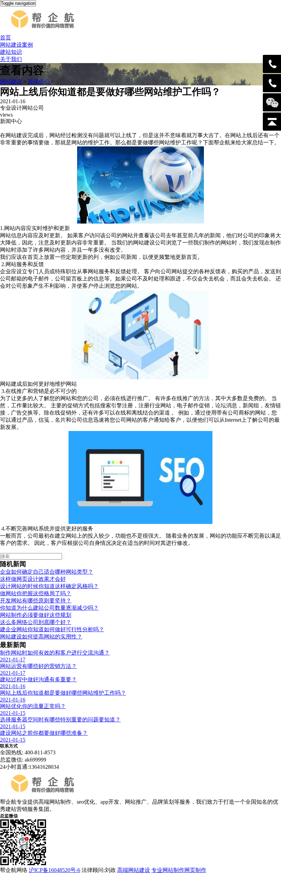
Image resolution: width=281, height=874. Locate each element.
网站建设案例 (16, 45)
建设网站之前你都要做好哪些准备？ (44, 733)
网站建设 (11, 81)
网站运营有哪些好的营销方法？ (38, 666)
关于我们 (11, 59)
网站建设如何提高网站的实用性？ (41, 636)
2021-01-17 (12, 659)
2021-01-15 (12, 713)
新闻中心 (39, 81)
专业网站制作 (167, 870)
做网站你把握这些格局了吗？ (35, 593)
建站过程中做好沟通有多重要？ (38, 679)
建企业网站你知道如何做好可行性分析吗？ (52, 629)
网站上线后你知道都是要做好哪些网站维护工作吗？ (63, 693)
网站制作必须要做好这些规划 (35, 615)
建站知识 (11, 52)
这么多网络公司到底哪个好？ (35, 622)
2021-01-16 (12, 686)
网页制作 (195, 870)
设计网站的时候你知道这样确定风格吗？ (49, 586)
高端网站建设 (133, 870)
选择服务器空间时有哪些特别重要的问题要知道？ (60, 719)
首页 (5, 37)
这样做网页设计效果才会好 (33, 579)
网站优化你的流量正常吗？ (33, 706)
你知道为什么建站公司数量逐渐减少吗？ (49, 608)
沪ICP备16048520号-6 (54, 870)
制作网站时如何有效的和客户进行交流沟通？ (55, 653)
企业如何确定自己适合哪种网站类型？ (46, 572)
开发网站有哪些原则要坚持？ (35, 600)
